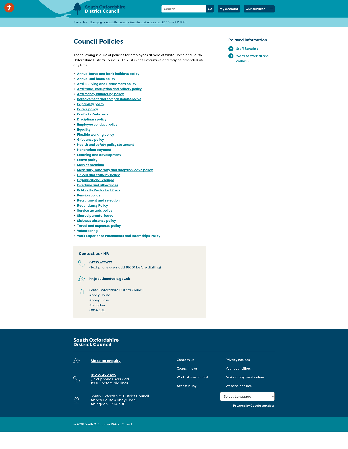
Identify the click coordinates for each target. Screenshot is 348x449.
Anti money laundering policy (100, 94)
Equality (84, 129)
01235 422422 (100, 262)
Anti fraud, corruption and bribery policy (109, 89)
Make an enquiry (106, 360)
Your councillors (238, 368)
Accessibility (186, 386)
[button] (259, 8)
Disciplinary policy (92, 119)
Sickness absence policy (96, 220)
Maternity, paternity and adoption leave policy (115, 170)
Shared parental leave (95, 215)
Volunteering (87, 230)
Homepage (96, 22)
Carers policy (87, 109)
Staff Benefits (247, 48)
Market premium (90, 165)
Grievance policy (90, 139)
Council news (187, 368)
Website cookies (239, 386)
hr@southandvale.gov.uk (109, 278)
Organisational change (95, 180)
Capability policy (90, 104)
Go (210, 9)
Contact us (185, 359)
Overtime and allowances (97, 185)
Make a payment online (245, 377)
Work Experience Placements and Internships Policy (118, 236)
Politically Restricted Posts (98, 190)
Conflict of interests (92, 114)
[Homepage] (105, 9)
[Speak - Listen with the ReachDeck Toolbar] (9, 7)
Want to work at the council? (147, 22)
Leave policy (87, 160)
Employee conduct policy (97, 124)
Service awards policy (94, 210)
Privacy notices (238, 359)
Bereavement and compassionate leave (109, 99)
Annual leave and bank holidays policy (108, 73)
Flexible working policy (95, 134)
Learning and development (99, 155)
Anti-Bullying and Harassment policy (106, 84)
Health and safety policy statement (105, 144)
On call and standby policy (98, 175)
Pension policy (88, 195)
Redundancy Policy (92, 205)
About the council (116, 22)
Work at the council (192, 377)
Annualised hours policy (96, 79)
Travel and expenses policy (99, 225)
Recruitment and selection (98, 200)
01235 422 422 (103, 374)
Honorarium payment (94, 149)
